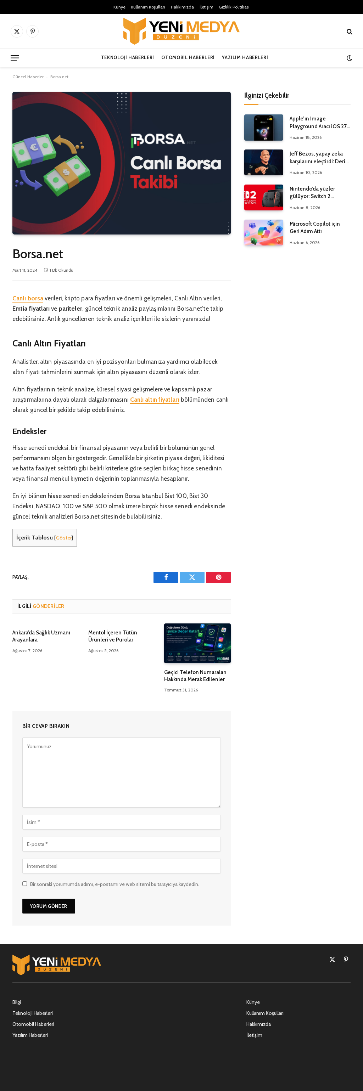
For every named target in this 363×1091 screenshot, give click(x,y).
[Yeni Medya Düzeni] (181, 31)
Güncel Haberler (28, 76)
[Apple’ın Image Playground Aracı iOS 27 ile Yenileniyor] (263, 127)
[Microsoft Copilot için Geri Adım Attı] (263, 232)
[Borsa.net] (121, 163)
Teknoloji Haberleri (127, 57)
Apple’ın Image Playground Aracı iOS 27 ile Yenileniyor (318, 122)
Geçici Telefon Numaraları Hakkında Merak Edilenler (195, 676)
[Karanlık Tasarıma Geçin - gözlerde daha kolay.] (348, 58)
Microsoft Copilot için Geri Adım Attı (315, 227)
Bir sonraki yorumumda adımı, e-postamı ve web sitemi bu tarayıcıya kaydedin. (114, 884)
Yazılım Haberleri (245, 57)
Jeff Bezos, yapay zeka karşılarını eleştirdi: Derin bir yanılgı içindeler (319, 158)
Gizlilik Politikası (234, 7)
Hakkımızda (182, 7)
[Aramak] (348, 31)
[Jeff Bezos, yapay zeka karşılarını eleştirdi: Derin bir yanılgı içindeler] (263, 162)
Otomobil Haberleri (188, 57)
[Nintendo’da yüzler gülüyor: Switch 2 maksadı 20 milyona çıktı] (263, 197)
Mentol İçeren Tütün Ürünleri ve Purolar (112, 636)
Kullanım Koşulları (148, 7)
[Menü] (15, 58)
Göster (63, 538)
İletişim (206, 7)
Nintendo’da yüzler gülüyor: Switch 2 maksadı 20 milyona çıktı (319, 193)
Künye (119, 7)
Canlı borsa (27, 298)
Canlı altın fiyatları (154, 399)
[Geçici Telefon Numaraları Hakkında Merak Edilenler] (197, 643)
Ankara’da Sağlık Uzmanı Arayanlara (41, 636)
